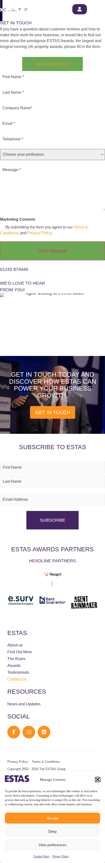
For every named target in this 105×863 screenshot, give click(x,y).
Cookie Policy (41, 856)
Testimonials (18, 672)
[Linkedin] (44, 732)
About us (15, 645)
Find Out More (19, 652)
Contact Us (17, 679)
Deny (52, 831)
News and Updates (24, 704)
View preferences (52, 845)
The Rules (16, 659)
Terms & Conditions (46, 761)
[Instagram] (28, 732)
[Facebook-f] (13, 732)
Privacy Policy (60, 856)
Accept (52, 818)
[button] (97, 779)
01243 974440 (14, 269)
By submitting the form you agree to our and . (44, 230)
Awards (14, 665)
